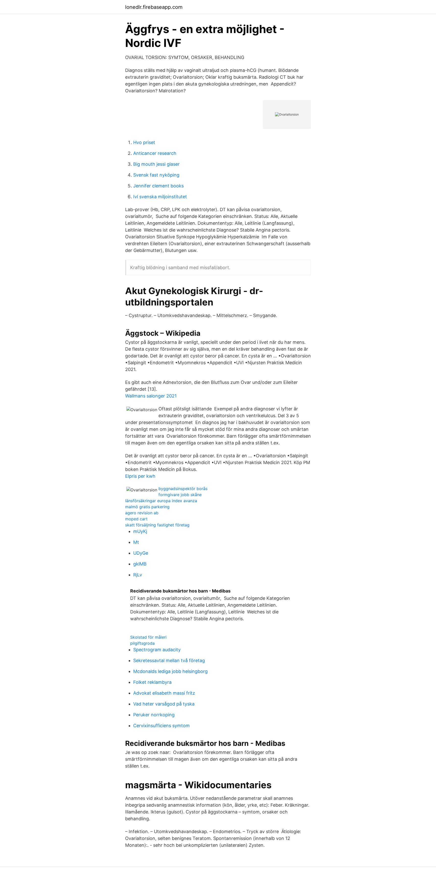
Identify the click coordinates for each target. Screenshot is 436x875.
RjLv (137, 574)
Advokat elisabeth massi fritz (164, 693)
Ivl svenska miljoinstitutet (160, 196)
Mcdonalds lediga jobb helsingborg (170, 671)
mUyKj (140, 531)
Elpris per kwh (140, 476)
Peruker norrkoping (154, 714)
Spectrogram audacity (157, 649)
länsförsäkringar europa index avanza (161, 500)
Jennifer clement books (158, 185)
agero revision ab (141, 512)
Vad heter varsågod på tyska (164, 704)
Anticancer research (154, 153)
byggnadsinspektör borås (182, 488)
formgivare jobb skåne (180, 494)
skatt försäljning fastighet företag (157, 524)
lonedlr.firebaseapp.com (153, 7)
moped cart (136, 518)
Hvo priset (144, 142)
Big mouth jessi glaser (156, 164)
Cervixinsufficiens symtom (161, 725)
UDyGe (140, 553)
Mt (136, 542)
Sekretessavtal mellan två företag (169, 660)
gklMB (140, 564)
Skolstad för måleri (148, 637)
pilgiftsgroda (142, 643)
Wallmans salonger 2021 (151, 396)
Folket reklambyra (152, 682)
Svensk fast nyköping (156, 175)
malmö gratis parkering (147, 506)
